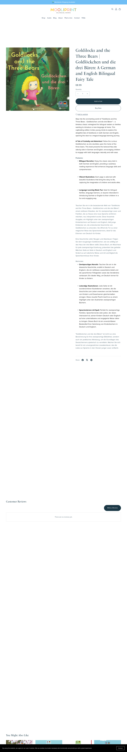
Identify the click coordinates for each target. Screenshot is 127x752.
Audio (49, 18)
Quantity (79, 89)
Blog (54, 18)
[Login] (116, 9)
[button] (8, 81)
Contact (77, 18)
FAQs (83, 18)
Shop (43, 18)
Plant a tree (68, 18)
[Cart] (120, 9)
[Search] (112, 9)
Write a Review (112, 508)
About (60, 18)
